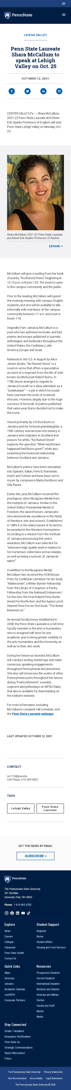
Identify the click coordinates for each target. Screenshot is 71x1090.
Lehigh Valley (35, 35)
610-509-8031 (30, 779)
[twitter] (27, 91)
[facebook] (12, 91)
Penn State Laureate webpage (32, 714)
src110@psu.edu (17, 776)
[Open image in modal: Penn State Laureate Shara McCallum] (35, 192)
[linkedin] (43, 91)
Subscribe (34, 856)
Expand (54, 246)
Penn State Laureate (50, 808)
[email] (59, 91)
